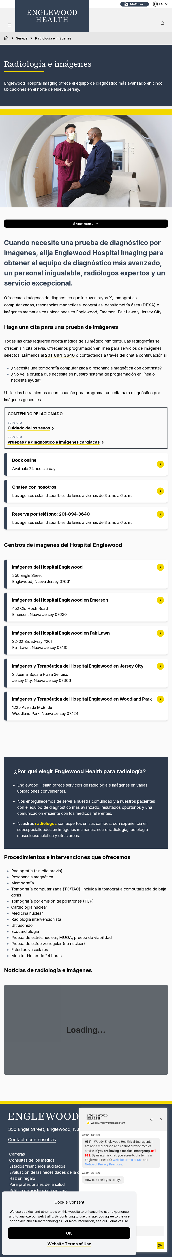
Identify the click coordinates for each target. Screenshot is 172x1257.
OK (69, 1233)
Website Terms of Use (69, 1244)
